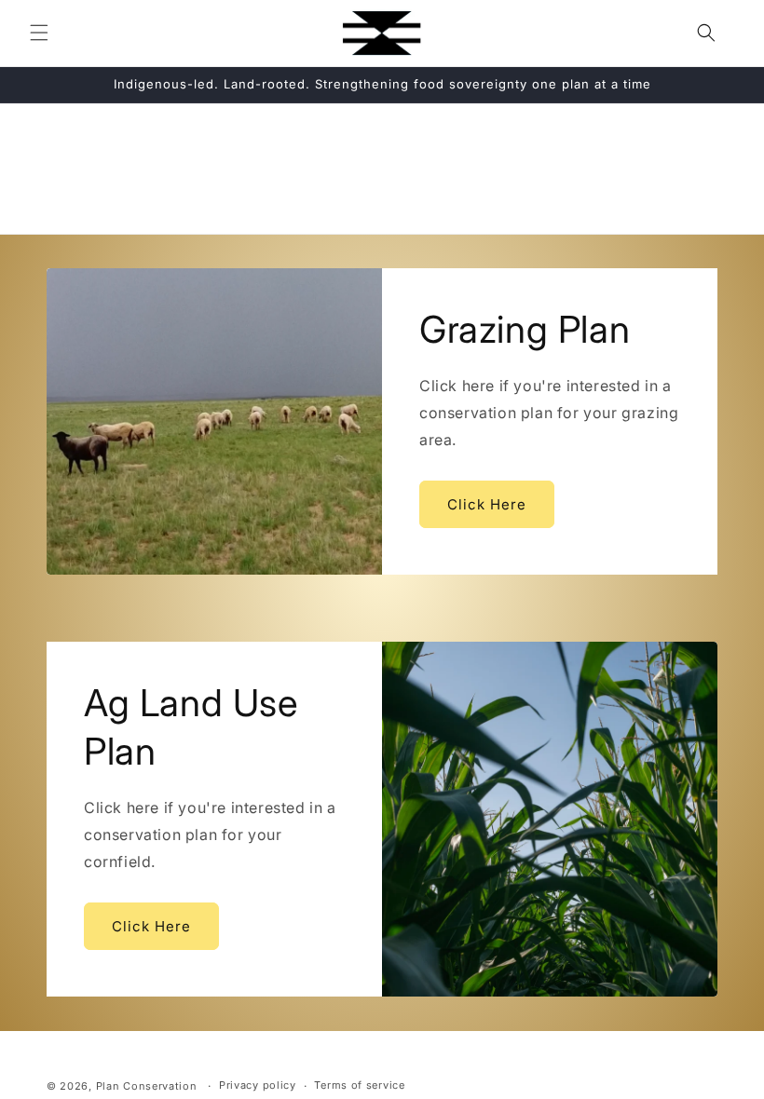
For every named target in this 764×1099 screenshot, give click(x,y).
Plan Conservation (147, 1085)
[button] (39, 32)
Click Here (486, 504)
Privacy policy (257, 1085)
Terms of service (359, 1085)
